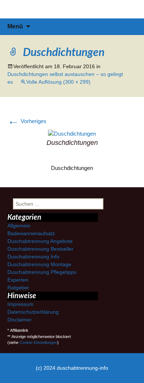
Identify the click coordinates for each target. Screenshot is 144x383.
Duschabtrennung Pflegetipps (41, 272)
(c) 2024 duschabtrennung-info (72, 368)
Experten (17, 280)
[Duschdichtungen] (72, 133)
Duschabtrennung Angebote (40, 241)
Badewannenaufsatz (31, 233)
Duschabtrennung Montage (39, 264)
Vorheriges (27, 121)
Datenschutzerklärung (33, 312)
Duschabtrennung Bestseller (40, 249)
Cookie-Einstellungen (38, 342)
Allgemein (18, 226)
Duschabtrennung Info (33, 257)
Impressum (20, 304)
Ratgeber (18, 287)
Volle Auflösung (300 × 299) (58, 82)
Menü (15, 26)
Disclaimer (19, 320)
